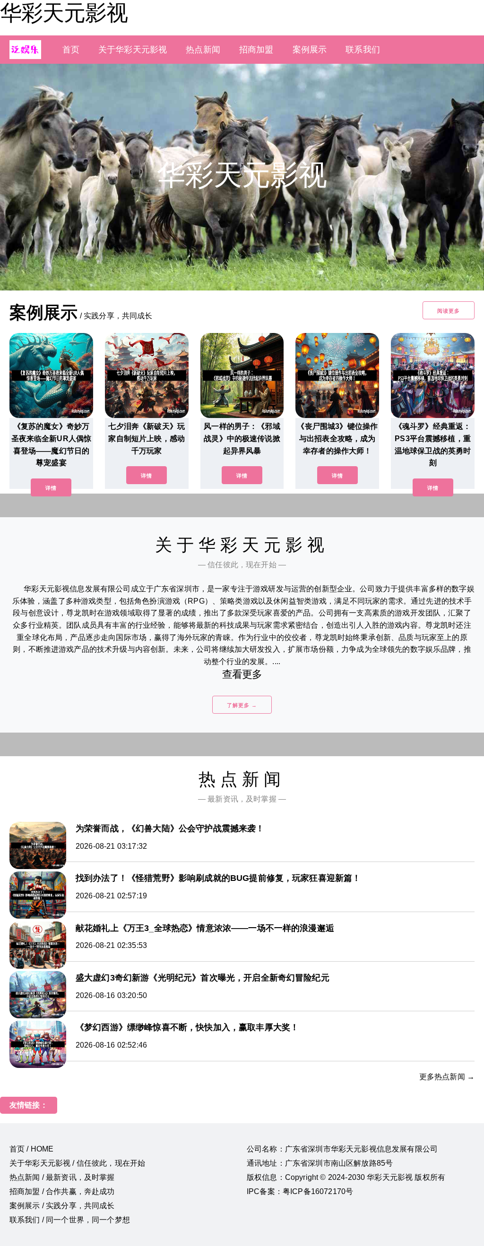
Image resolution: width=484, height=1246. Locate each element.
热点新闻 (203, 49)
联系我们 (363, 49)
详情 (51, 488)
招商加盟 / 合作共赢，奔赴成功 (62, 1191)
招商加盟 (256, 49)
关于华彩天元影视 (132, 49)
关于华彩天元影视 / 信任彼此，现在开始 (77, 1163)
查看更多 (242, 674)
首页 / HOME (31, 1149)
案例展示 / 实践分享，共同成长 (62, 1206)
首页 (70, 49)
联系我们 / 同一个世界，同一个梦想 (69, 1220)
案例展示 (310, 49)
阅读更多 (448, 311)
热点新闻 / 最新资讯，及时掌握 (62, 1177)
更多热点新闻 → (447, 1077)
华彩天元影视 (64, 12)
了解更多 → (242, 705)
